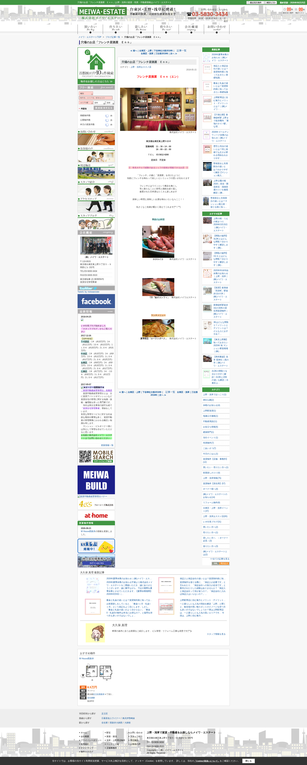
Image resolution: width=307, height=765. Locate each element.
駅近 (108, 732)
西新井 (102, 694)
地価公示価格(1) (210, 416)
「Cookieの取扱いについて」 (207, 761)
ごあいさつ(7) (209, 448)
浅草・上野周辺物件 (115, 740)
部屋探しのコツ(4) (211, 473)
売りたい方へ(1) (210, 532)
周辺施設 (134, 740)
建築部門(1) (208, 432)
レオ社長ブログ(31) (212, 522)
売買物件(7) (208, 443)
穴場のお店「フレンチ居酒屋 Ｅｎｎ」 (146, 62)
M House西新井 (88, 531)
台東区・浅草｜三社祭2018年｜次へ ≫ (159, 53)
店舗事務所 (111, 748)
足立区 (96, 694)
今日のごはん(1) (210, 454)
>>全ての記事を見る (219, 559)
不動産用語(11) (210, 421)
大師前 (127, 722)
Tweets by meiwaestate (88, 292)
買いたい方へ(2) (210, 527)
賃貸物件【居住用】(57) (214, 483)
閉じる (248, 761)
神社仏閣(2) (208, 400)
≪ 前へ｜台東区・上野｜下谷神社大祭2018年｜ (152, 50)
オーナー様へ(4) (210, 489)
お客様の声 (135, 744)
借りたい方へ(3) (210, 546)
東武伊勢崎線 (128, 718)
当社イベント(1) (210, 437)
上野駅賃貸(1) (209, 410)
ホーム (84, 732)
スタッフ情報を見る (216, 634)
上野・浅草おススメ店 (140, 67)
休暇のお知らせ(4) (211, 405)
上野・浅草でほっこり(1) (214, 394)
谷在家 (105, 722)
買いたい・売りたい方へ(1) (215, 467)
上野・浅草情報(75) (212, 478)
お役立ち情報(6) (210, 427)
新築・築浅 (111, 736)
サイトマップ (87, 748)
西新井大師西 (116, 722)
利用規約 (85, 744)
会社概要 (85, 736)
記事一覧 (181, 50)
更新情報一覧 (107, 445)
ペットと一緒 (112, 744)
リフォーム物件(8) (211, 502)
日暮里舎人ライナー (111, 718)
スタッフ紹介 (136, 736)
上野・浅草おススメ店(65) (215, 516)
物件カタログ (87, 751)
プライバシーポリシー (91, 740)
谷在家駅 (91, 698)
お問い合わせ (136, 732)
